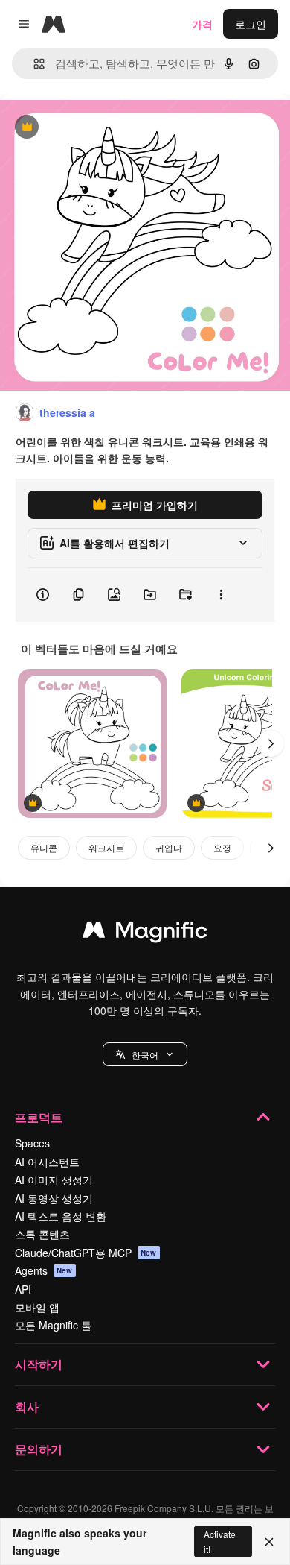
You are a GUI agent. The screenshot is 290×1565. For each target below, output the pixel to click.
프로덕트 (38, 1117)
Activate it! (220, 1541)
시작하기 (38, 1364)
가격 (202, 23)
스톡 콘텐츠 (42, 1234)
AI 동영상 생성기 (54, 1198)
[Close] (269, 1542)
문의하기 (38, 1449)
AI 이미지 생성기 (54, 1179)
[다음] (270, 743)
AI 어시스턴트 (47, 1161)
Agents (44, 1270)
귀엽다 (168, 847)
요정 (222, 847)
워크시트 (106, 847)
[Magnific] (145, 933)
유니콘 (43, 847)
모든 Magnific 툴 (53, 1324)
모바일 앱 (37, 1307)
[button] (145, 1054)
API (23, 1289)
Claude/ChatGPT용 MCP (86, 1252)
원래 (85, 128)
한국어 (145, 1054)
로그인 (250, 23)
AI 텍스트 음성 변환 (60, 1216)
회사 (27, 1406)
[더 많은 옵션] (221, 595)
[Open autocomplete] (33, 63)
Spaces (32, 1143)
